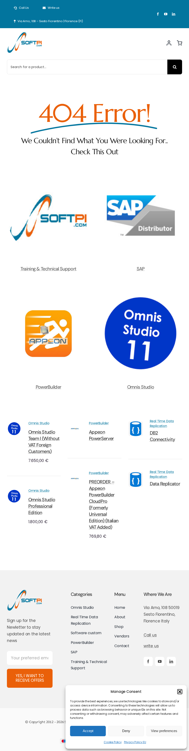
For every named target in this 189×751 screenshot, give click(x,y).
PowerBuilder (48, 387)
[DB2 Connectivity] (135, 424)
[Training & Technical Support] (48, 178)
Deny (126, 731)
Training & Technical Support (48, 269)
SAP (141, 269)
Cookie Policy (113, 742)
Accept (88, 731)
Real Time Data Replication (162, 423)
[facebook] (157, 14)
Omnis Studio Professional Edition (41, 506)
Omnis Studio (140, 387)
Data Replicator (165, 484)
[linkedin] (173, 14)
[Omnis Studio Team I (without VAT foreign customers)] (14, 424)
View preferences (164, 731)
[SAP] (140, 178)
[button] (179, 691)
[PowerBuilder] (48, 296)
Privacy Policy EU (135, 742)
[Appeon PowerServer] (75, 424)
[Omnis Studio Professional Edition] (14, 492)
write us (151, 646)
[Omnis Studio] (140, 296)
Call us (150, 635)
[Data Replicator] (135, 475)
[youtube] (165, 14)
